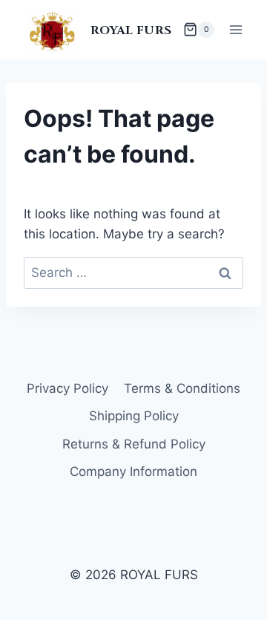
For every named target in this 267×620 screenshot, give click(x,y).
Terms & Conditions (182, 388)
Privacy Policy (67, 388)
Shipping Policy (134, 415)
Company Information (133, 471)
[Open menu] (235, 29)
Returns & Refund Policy (133, 444)
